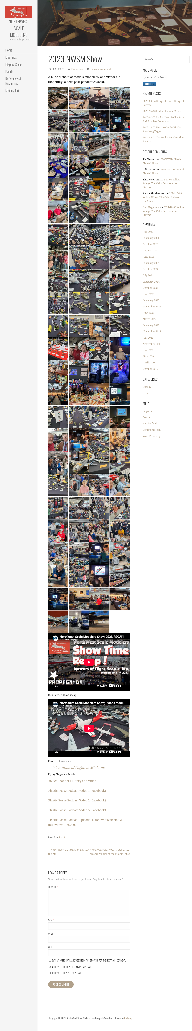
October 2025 (150, 244)
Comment (53, 887)
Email (51, 933)
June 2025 (148, 256)
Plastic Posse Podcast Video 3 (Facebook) (77, 810)
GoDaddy (128, 1018)
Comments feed (152, 429)
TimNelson (77, 69)
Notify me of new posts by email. (67, 973)
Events (9, 71)
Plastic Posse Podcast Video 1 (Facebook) (77, 790)
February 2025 (151, 263)
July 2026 (148, 231)
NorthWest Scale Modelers (19, 28)
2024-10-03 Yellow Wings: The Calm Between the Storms (161, 183)
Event (62, 837)
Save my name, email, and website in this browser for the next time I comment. (89, 960)
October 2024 (150, 269)
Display (147, 386)
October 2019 (150, 368)
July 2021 (148, 337)
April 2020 (149, 362)
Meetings (11, 57)
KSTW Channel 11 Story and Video (72, 781)
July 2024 (148, 275)
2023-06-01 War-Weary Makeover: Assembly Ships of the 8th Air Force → (110, 854)
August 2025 (150, 250)
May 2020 (148, 356)
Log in (146, 417)
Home (8, 50)
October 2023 (150, 287)
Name (51, 920)
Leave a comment (101, 69)
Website (52, 947)
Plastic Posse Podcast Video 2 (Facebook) (77, 800)
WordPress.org (151, 436)
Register (147, 411)
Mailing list (12, 90)
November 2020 (152, 344)
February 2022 (151, 325)
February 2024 (151, 281)
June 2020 (148, 350)
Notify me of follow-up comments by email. (72, 967)
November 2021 (152, 331)
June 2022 (148, 312)
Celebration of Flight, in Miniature (78, 768)
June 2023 (148, 294)
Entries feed (150, 423)
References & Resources (13, 81)
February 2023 (151, 300)
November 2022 (152, 306)
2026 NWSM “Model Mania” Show (162, 111)
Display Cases (13, 64)
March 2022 (149, 319)
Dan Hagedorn (151, 207)
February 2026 (151, 238)
